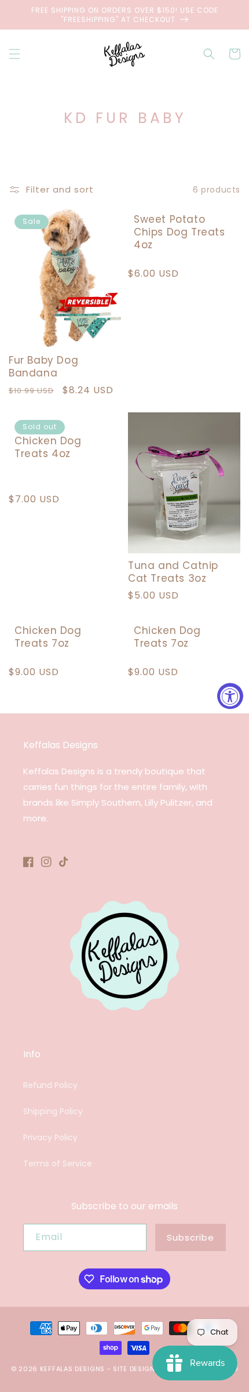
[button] (14, 54)
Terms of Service (57, 1163)
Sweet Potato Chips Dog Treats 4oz (179, 232)
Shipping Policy (53, 1111)
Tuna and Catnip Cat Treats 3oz (173, 572)
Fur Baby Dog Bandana (43, 366)
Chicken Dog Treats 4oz (48, 447)
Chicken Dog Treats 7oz (48, 637)
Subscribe (190, 1237)
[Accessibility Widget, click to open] (230, 696)
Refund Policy (50, 1085)
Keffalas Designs (72, 1368)
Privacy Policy (50, 1137)
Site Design (134, 1368)
